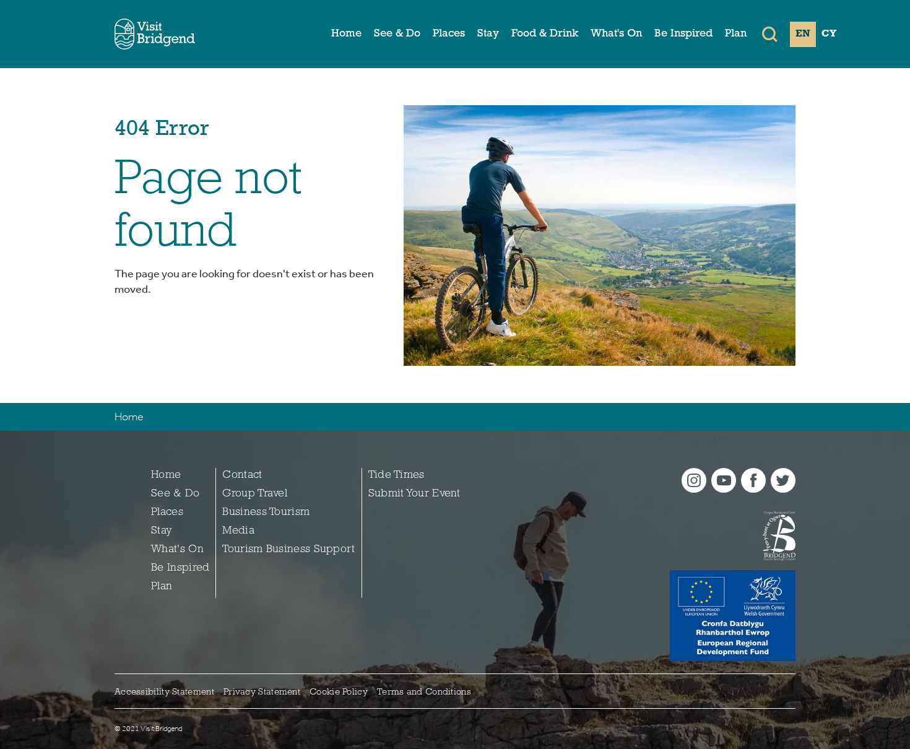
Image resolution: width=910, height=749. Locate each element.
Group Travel (254, 494)
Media (238, 531)
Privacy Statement (261, 692)
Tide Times (396, 475)
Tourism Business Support (288, 549)
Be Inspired (683, 34)
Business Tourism (266, 512)
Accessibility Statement (164, 692)
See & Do (397, 34)
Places (449, 34)
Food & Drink (544, 34)
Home (346, 34)
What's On (616, 34)
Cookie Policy (339, 692)
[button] (770, 34)
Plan (736, 34)
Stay (488, 34)
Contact (242, 475)
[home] (155, 34)
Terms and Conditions (424, 692)
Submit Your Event (414, 494)
